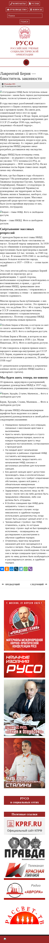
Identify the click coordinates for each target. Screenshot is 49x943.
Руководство (18, 9)
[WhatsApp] (26, 569)
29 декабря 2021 (9, 84)
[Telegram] (21, 569)
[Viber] (30, 569)
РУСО (24, 43)
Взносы (37, 9)
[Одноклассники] (7, 569)
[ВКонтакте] (2, 569)
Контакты (19, 3)
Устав (35, 3)
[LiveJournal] (16, 569)
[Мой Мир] (11, 569)
